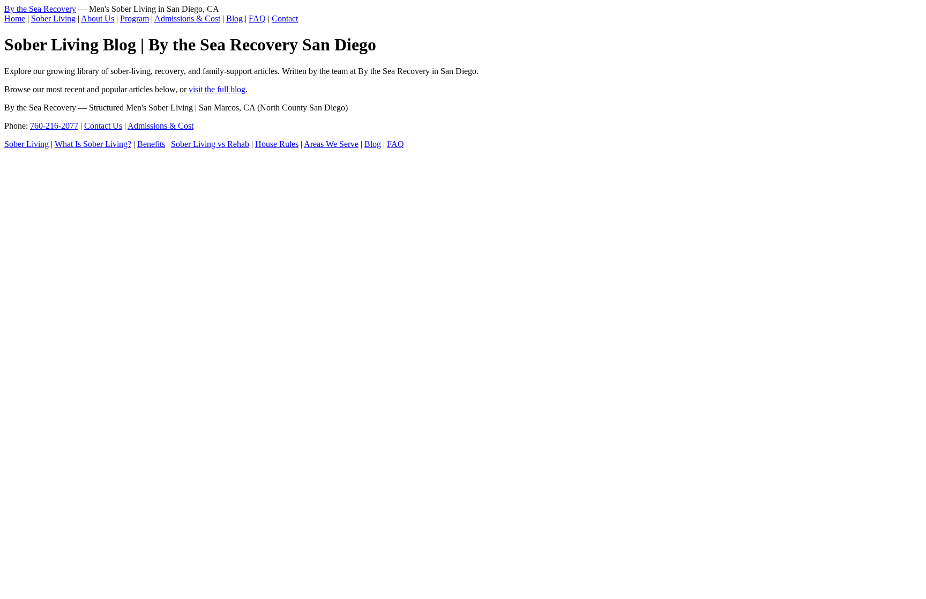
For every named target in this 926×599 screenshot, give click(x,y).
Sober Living (53, 18)
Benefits (151, 144)
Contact (285, 18)
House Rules (276, 144)
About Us (97, 18)
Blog (234, 18)
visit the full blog (217, 89)
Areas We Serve (331, 144)
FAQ (257, 18)
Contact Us (103, 125)
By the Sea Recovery (40, 8)
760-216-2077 (54, 125)
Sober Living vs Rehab (210, 144)
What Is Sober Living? (93, 144)
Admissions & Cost (187, 18)
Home (14, 18)
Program (134, 18)
